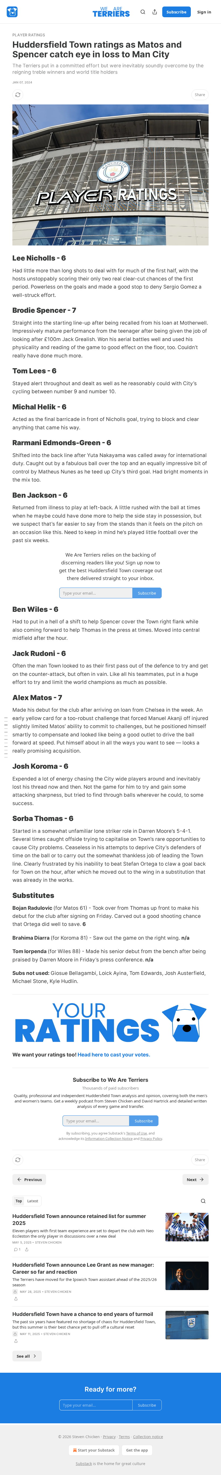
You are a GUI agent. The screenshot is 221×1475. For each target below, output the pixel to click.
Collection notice (148, 1436)
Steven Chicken (48, 1242)
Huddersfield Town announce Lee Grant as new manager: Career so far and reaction (83, 1268)
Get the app (137, 1450)
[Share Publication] (154, 11)
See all (23, 1356)
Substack (84, 1463)
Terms (124, 1436)
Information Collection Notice (109, 1138)
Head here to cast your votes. (113, 1055)
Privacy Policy (151, 1138)
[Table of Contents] (6, 737)
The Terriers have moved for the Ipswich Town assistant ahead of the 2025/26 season (84, 1282)
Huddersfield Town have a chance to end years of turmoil (82, 1314)
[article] (110, 1233)
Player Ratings (28, 35)
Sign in (204, 12)
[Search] (142, 11)
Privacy (109, 1436)
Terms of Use (136, 1133)
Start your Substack (96, 1450)
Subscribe (177, 12)
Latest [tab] (32, 1201)
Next (192, 1179)
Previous (33, 1179)
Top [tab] (19, 1201)
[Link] (5, 258)
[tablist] (27, 1201)
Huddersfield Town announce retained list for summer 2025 (79, 1219)
